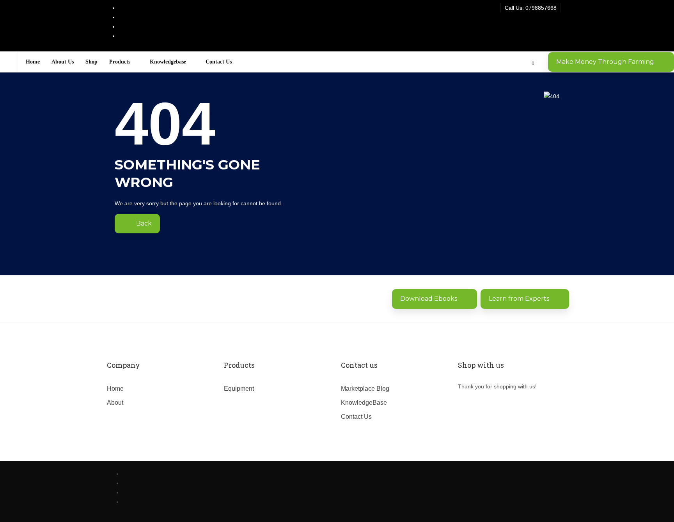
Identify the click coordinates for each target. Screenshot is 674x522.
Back (143, 223)
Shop (91, 62)
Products (119, 62)
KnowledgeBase (364, 402)
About (115, 402)
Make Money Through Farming (605, 61)
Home (33, 62)
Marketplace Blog (365, 388)
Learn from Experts (519, 298)
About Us (62, 62)
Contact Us (219, 62)
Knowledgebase (168, 62)
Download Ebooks (428, 298)
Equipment (239, 388)
